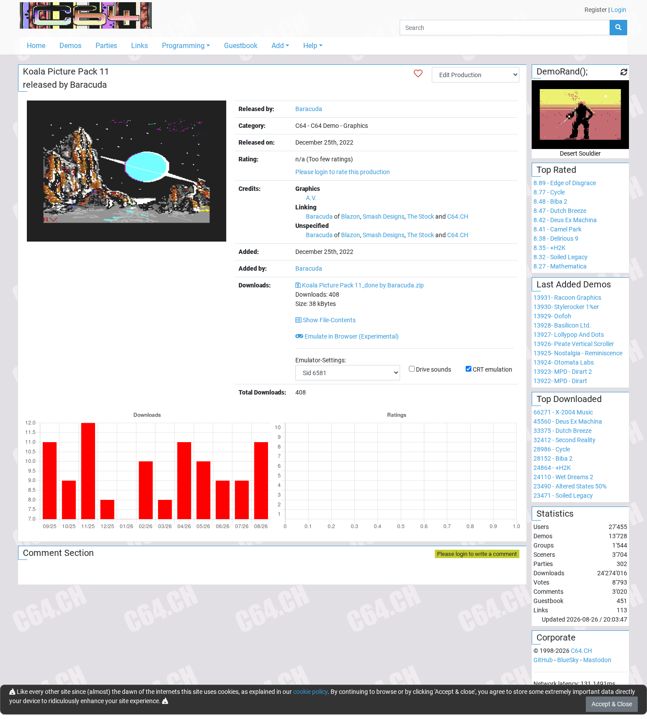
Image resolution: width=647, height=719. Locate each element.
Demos (70, 45)
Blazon (350, 216)
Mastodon (597, 659)
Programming (183, 45)
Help (310, 45)
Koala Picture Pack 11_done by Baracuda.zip (363, 285)
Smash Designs (383, 216)
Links (139, 45)
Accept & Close (612, 704)
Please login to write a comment (477, 554)
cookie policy (310, 691)
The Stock (420, 216)
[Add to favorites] (418, 73)
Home (36, 45)
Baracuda (88, 84)
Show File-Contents (328, 320)
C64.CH (457, 216)
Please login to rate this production (342, 171)
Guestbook (240, 45)
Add (278, 45)
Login (618, 9)
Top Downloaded (569, 399)
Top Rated (556, 169)
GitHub (543, 659)
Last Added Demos (574, 284)
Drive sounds (433, 369)
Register (596, 9)
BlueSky (568, 659)
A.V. (311, 197)
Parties (106, 45)
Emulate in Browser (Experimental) (351, 336)
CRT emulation (492, 369)
